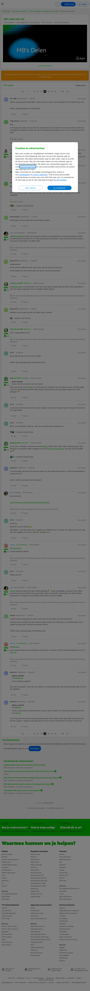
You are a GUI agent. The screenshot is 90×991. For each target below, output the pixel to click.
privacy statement (40, 175)
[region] (45, 167)
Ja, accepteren (59, 188)
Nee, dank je (30, 188)
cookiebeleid (24, 175)
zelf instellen (61, 180)
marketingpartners (27, 167)
